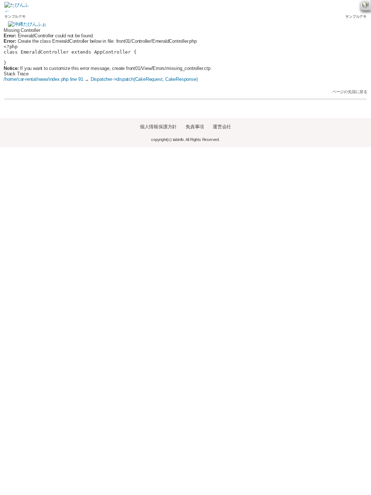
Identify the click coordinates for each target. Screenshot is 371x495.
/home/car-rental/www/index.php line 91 (43, 79)
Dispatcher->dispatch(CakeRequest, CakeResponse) (144, 79)
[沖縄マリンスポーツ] (129, 7)
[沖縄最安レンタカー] (51, 7)
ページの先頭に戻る (349, 92)
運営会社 (222, 126)
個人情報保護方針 (158, 126)
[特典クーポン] (207, 7)
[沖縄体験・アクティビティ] (168, 7)
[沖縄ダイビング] (90, 7)
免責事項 (195, 126)
